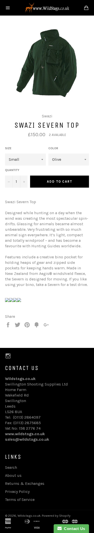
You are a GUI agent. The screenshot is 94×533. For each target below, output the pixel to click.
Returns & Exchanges (24, 483)
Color (53, 148)
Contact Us (73, 528)
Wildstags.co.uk (29, 515)
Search (11, 467)
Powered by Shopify (56, 515)
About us (13, 475)
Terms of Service (20, 499)
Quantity (12, 170)
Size (8, 148)
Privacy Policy (17, 491)
